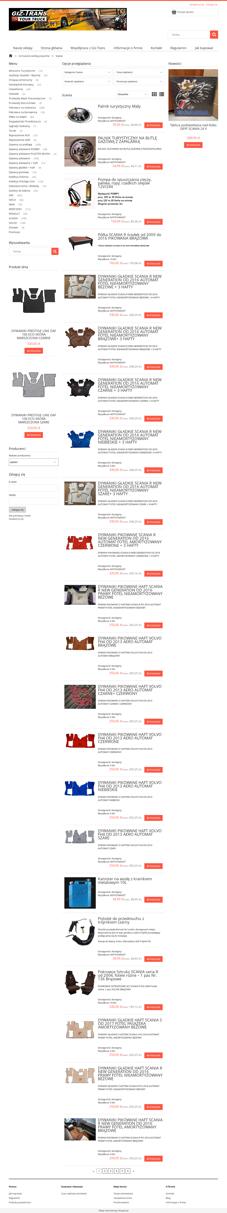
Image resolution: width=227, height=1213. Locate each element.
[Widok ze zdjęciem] (154, 94)
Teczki (12, 130)
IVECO (12, 199)
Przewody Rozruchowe (22, 103)
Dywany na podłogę (20, 144)
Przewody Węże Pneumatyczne (27, 98)
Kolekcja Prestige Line (22, 181)
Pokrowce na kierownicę (23, 112)
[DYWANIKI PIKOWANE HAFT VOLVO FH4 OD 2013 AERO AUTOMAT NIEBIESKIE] (80, 789)
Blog (168, 1198)
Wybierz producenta (19, 455)
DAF (11, 195)
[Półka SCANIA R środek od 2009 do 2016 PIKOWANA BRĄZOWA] (80, 242)
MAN (12, 204)
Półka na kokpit (18, 116)
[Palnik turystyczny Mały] (80, 115)
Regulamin (14, 1198)
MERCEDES (15, 209)
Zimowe (13, 227)
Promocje (14, 232)
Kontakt (170, 1193)
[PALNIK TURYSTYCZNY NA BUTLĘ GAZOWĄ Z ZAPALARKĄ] (80, 151)
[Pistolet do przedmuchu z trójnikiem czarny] (80, 931)
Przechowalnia (121, 1202)
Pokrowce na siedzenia (22, 107)
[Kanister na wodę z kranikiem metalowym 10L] (80, 893)
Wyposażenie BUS (19, 135)
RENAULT (14, 213)
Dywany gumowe (19, 172)
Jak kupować (15, 1193)
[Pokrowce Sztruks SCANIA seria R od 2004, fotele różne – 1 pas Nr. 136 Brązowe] (80, 982)
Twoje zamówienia (123, 1193)
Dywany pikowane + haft (23, 163)
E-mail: (13, 481)
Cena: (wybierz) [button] (124, 72)
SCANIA (13, 218)
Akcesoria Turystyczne (22, 70)
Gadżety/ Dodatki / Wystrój (24, 75)
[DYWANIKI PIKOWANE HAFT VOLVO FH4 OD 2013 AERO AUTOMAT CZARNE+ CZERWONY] (80, 697)
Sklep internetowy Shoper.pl (113, 1210)
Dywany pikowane (19, 158)
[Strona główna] (68, 18)
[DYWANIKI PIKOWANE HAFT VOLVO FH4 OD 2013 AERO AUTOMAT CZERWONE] (80, 740)
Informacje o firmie (176, 1202)
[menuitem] (23, 48)
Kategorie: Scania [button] (73, 72)
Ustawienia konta (123, 1198)
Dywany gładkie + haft (22, 167)
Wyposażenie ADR (19, 140)
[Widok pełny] (161, 94)
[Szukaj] (214, 35)
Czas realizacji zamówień (74, 1193)
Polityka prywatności (20, 1202)
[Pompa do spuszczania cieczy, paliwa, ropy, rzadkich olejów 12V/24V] (80, 193)
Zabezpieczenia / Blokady (24, 186)
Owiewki (14, 93)
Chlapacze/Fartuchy (20, 80)
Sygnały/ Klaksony (19, 126)
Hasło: (12, 495)
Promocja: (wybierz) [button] (127, 81)
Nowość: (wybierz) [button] (74, 81)
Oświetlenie (16, 89)
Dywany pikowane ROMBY (24, 149)
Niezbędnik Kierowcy (21, 84)
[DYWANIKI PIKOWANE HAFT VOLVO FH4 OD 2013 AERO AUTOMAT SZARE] (80, 836)
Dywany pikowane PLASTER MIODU (29, 153)
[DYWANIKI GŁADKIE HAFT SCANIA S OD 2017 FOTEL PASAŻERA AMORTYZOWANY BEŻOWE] (80, 1029)
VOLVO (13, 223)
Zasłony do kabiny (19, 190)
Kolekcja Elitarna (19, 176)
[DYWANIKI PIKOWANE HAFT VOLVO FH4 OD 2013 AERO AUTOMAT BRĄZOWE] (80, 644)
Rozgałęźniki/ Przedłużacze (25, 121)
